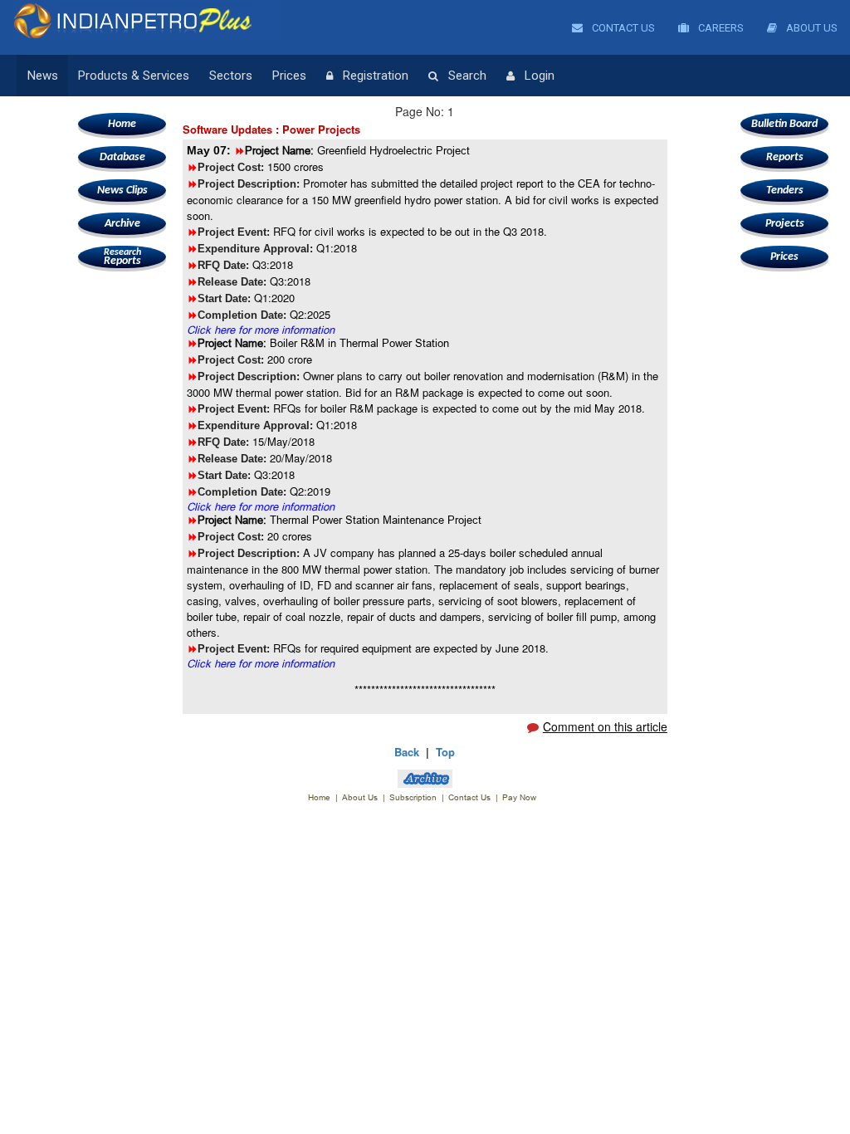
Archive (122, 224)
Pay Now (519, 797)
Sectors (230, 75)
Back (406, 752)
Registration (375, 75)
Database (122, 157)
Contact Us (622, 28)
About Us (811, 28)
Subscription (413, 797)
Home (122, 124)
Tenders (785, 190)
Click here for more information (261, 329)
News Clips (122, 190)
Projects (784, 224)
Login (539, 75)
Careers (720, 28)
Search (467, 75)
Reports (122, 257)
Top (445, 752)
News (42, 75)
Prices (289, 75)
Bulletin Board (784, 124)
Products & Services (133, 75)
